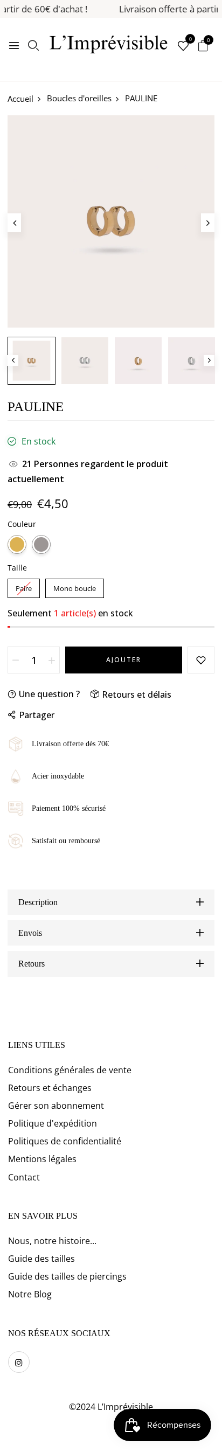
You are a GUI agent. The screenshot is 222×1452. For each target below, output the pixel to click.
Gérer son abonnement (56, 1105)
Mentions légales (42, 1159)
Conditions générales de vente (69, 1070)
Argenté (41, 544)
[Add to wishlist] (201, 660)
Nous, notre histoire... (52, 1241)
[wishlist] (183, 46)
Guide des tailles (41, 1259)
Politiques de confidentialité (64, 1141)
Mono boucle (74, 586)
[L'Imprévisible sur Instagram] (19, 1362)
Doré (17, 544)
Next (209, 360)
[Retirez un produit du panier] (15, 660)
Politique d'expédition (52, 1123)
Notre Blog (30, 1294)
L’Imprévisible (125, 1407)
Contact (24, 1177)
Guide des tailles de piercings (67, 1276)
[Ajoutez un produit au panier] (51, 660)
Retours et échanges (50, 1088)
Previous (13, 360)
